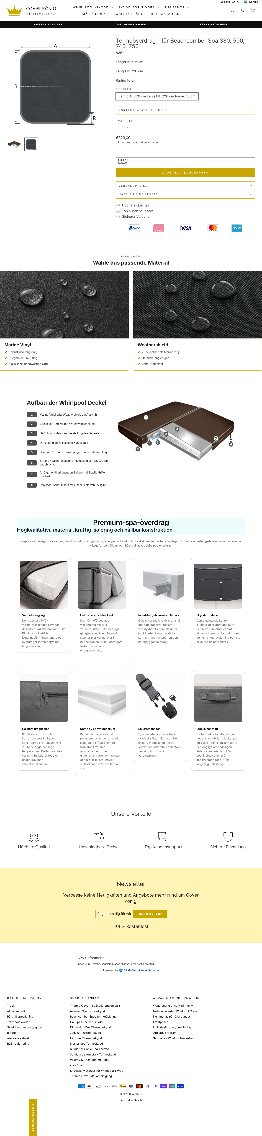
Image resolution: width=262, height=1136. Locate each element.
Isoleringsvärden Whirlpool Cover (175, 1011)
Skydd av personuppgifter (24, 1027)
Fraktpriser (160, 1022)
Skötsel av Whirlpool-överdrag (173, 1038)
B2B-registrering (18, 1043)
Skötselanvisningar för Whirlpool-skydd (96, 1070)
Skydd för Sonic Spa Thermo (89, 1049)
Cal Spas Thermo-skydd (86, 1022)
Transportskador (18, 1022)
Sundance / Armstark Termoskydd (93, 1054)
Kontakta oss (165, 14)
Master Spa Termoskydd (86, 1043)
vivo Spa (76, 1065)
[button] (231, 2)
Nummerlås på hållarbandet (171, 1016)
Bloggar (12, 1032)
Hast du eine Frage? (138, 194)
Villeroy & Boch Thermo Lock (89, 1060)
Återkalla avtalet (18, 1038)
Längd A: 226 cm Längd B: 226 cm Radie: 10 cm (157, 96)
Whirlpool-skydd (91, 7)
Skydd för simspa (137, 7)
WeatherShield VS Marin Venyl (173, 1005)
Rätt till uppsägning (20, 1016)
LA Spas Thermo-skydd (86, 1038)
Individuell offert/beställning (172, 1027)
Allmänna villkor (18, 1011)
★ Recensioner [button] (32, 1117)
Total (123, 159)
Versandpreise (133, 185)
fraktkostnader (148, 142)
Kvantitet (125, 121)
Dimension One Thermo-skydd (90, 1027)
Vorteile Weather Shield (143, 110)
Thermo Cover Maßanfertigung (91, 1076)
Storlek (124, 89)
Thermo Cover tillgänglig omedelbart (95, 1005)
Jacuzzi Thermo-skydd (85, 1032)
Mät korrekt (95, 14)
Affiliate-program (164, 1032)
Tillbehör (175, 7)
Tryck (11, 1005)
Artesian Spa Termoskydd (87, 1011)
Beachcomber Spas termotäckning (93, 1016)
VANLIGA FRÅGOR (130, 14)
